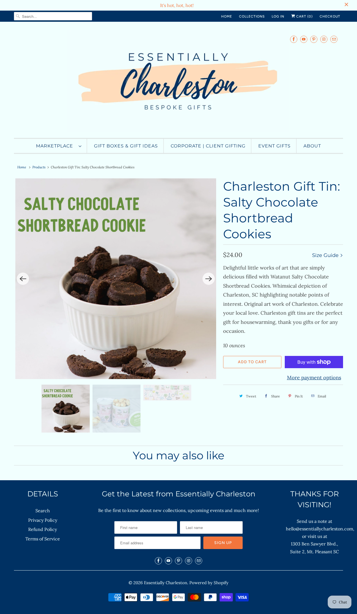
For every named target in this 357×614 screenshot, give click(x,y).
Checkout (330, 16)
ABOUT (312, 146)
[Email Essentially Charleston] (333, 39)
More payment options (314, 377)
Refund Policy (42, 529)
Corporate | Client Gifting (208, 146)
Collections (252, 16)
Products (38, 167)
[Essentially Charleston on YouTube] (303, 39)
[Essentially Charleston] (178, 81)
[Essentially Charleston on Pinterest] (313, 39)
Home (226, 16)
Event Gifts (274, 146)
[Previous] (23, 279)
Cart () (304, 16)
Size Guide (326, 255)
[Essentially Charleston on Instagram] (323, 39)
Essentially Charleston (165, 582)
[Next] (208, 279)
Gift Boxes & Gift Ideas (126, 146)
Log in (278, 16)
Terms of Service (42, 539)
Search (42, 510)
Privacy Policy (42, 520)
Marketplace (56, 146)
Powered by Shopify (208, 582)
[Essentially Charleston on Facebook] (293, 39)
